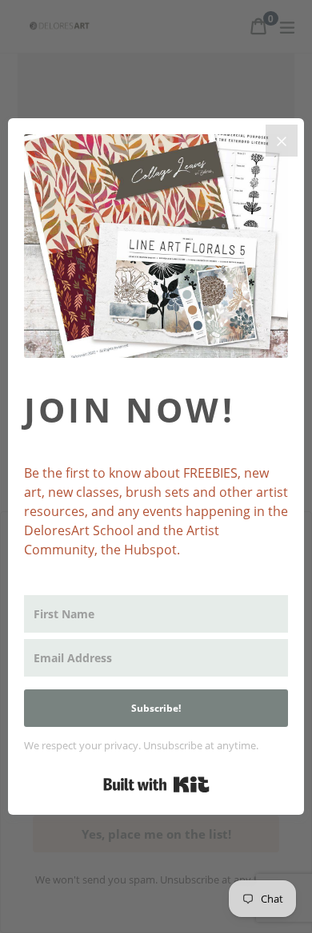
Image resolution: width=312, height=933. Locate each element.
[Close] (282, 141)
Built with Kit (156, 784)
